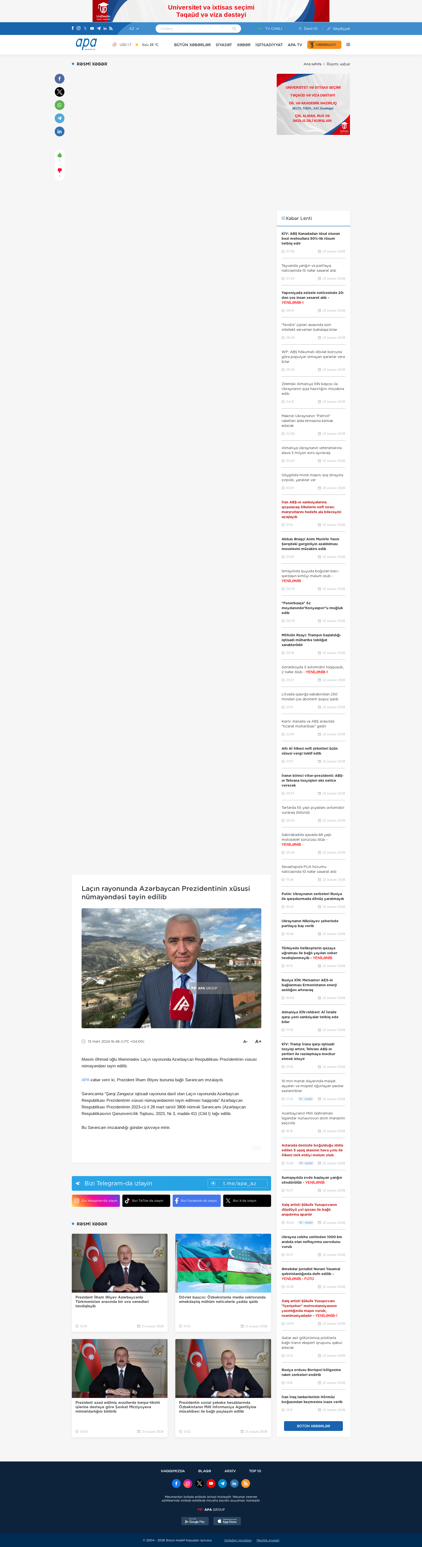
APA (85, 1080)
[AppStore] (227, 1521)
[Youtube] (92, 28)
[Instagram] (79, 28)
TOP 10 (255, 1471)
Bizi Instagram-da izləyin (99, 1200)
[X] (85, 28)
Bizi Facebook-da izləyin (199, 1200)
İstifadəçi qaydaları (238, 1540)
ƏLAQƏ (204, 1471)
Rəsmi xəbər (338, 64)
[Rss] (111, 28)
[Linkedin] (105, 28)
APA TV (295, 45)
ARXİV (230, 1471)
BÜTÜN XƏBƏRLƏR (192, 45)
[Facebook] (73, 28)
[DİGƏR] (345, 44)
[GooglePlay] (195, 1521)
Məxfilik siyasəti (268, 1540)
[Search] (234, 29)
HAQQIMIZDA (173, 1471)
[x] (199, 1484)
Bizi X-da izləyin (244, 1200)
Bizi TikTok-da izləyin (147, 1200)
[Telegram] (99, 28)
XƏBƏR (244, 45)
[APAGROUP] (211, 1509)
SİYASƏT (224, 45)
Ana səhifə (312, 64)
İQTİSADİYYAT (269, 45)
